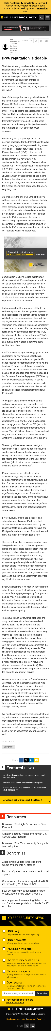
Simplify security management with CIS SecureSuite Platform (24, 835)
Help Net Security (37, 1014)
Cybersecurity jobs (18, 971)
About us (31, 1019)
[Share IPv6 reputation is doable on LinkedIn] (41, 40)
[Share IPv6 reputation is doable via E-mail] (46, 40)
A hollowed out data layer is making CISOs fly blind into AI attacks (22, 863)
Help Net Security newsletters (20, 3)
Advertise (40, 1019)
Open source (15, 982)
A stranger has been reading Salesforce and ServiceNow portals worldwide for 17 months (25, 903)
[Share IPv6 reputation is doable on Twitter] (36, 40)
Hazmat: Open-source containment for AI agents (23, 782)
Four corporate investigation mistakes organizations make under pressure (23, 892)
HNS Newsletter (17, 940)
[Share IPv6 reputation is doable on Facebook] (31, 40)
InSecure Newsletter (20, 949)
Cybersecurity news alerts (23, 960)
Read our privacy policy (16, 1019)
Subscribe (42, 993)
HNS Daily (13, 931)
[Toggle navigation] (47, 17)
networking (8, 747)
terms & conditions (15, 1002)
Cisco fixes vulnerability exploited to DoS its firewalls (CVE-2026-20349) (25, 883)
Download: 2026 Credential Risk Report (22, 800)
